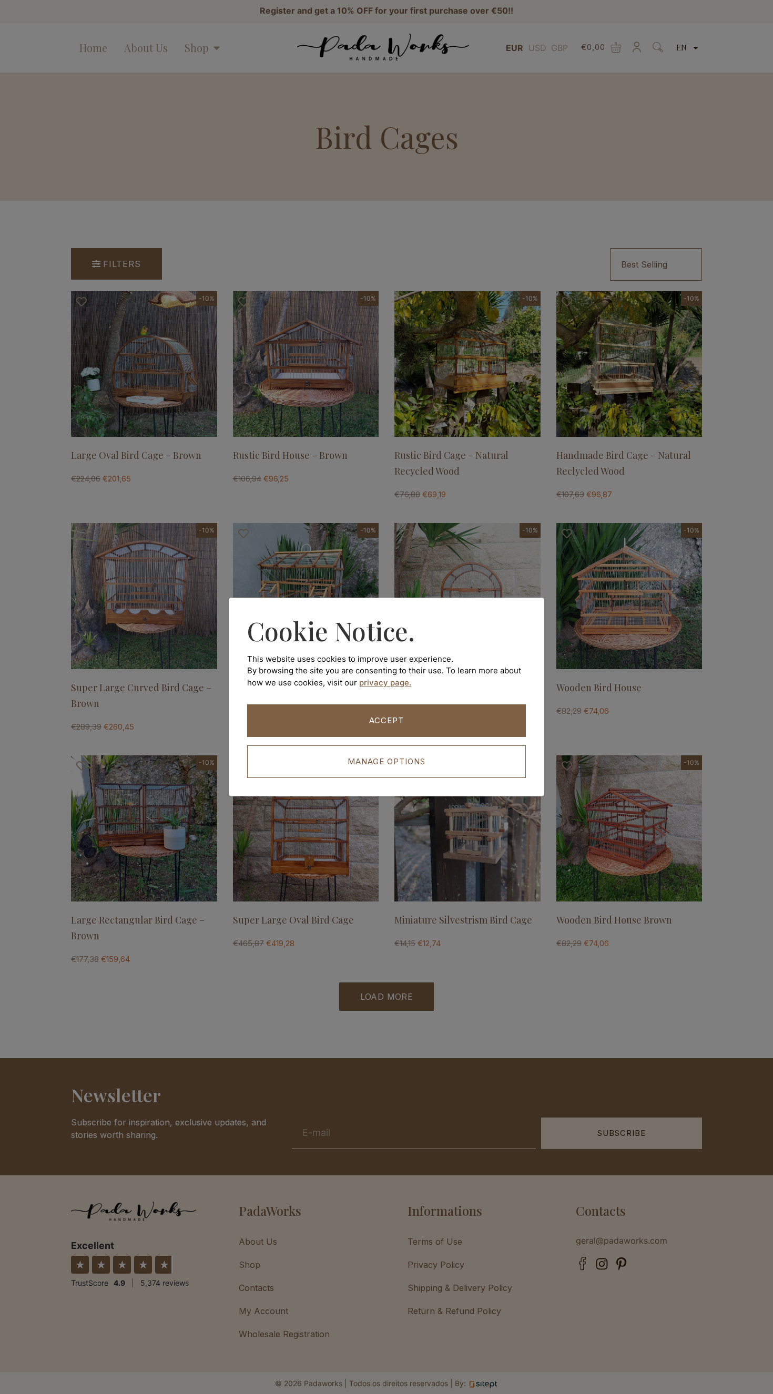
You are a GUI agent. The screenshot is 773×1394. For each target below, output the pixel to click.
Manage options (386, 761)
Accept (386, 720)
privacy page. (385, 683)
